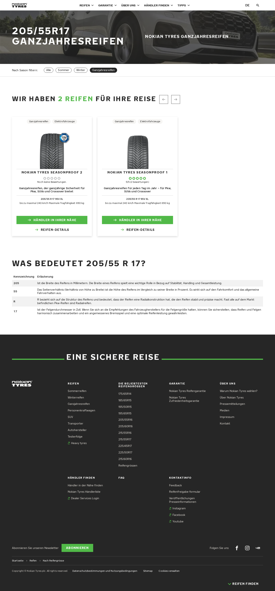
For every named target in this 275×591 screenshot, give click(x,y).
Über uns (128, 5)
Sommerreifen (77, 391)
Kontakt (225, 423)
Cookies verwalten (169, 571)
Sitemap (148, 571)
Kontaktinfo (180, 477)
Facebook (178, 514)
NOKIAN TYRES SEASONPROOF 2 (52, 172)
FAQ (121, 477)
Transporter (75, 423)
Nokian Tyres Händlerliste (84, 491)
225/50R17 (125, 452)
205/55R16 (125, 419)
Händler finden (156, 5)
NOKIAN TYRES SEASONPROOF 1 (137, 172)
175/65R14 (124, 393)
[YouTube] (258, 548)
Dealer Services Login (85, 498)
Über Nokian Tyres (232, 397)
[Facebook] (237, 548)
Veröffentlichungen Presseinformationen (182, 500)
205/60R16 (125, 426)
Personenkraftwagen (81, 410)
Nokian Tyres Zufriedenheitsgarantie (184, 399)
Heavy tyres (79, 443)
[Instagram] (247, 548)
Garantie (105, 5)
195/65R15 (125, 413)
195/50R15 (125, 406)
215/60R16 (125, 459)
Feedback (175, 485)
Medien (224, 410)
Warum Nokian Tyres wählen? (238, 391)
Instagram (179, 508)
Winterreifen (76, 397)
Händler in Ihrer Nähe (54, 220)
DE (247, 5)
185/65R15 (125, 400)
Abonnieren (77, 548)
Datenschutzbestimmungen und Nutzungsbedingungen (104, 571)
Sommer (63, 70)
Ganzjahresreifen (79, 403)
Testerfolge (75, 436)
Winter (80, 70)
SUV (70, 416)
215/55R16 (125, 432)
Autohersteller (77, 430)
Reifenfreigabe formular (184, 491)
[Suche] (258, 5)
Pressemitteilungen (232, 403)
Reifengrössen (127, 465)
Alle (48, 70)
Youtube (178, 521)
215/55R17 (124, 439)
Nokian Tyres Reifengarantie (187, 391)
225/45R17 (125, 445)
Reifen (85, 5)
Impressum (227, 416)
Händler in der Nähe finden (85, 485)
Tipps (182, 5)
